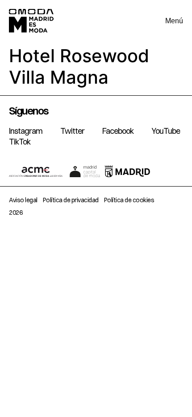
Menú (174, 21)
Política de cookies (129, 200)
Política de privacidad (71, 200)
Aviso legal (23, 200)
